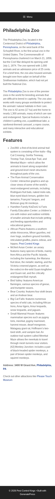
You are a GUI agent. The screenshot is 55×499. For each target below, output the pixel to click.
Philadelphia (15, 91)
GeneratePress (27, 494)
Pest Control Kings (29, 243)
